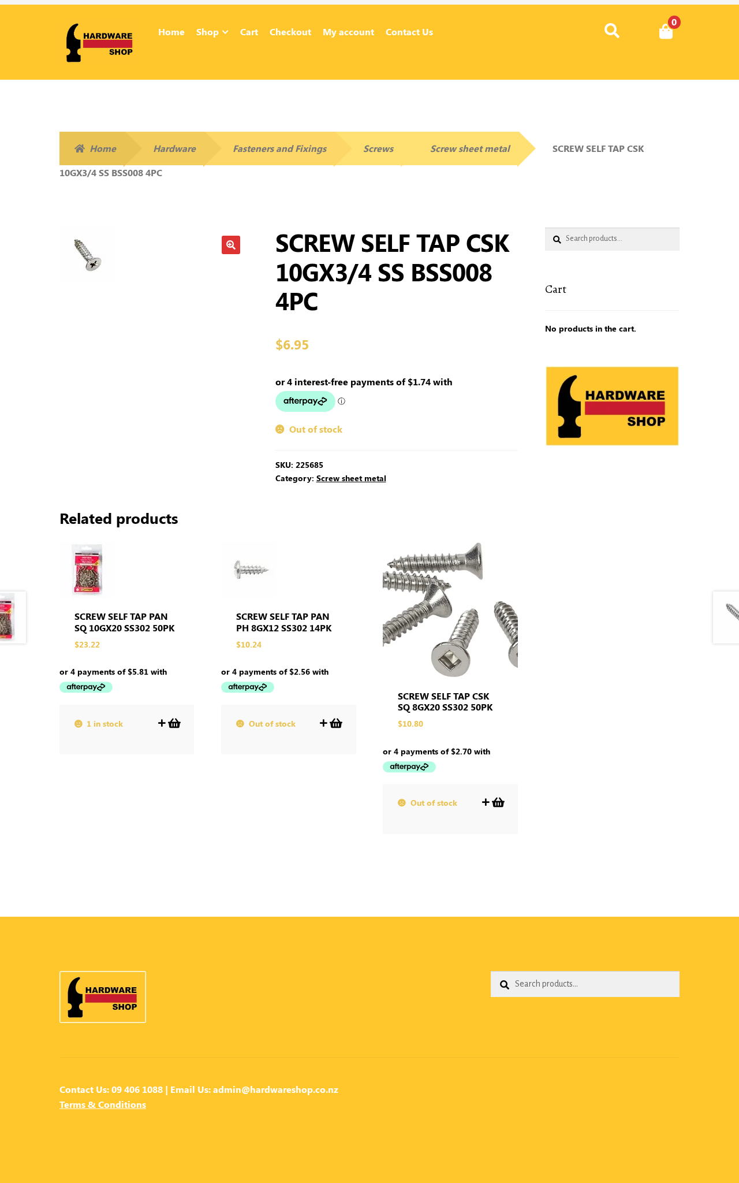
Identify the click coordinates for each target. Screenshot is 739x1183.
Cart (249, 31)
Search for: (611, 31)
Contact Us (409, 31)
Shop (207, 31)
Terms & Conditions (102, 1104)
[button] (231, 245)
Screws (378, 148)
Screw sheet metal (470, 148)
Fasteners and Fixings (279, 148)
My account (348, 31)
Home (171, 31)
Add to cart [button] (173, 722)
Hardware (174, 148)
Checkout (290, 31)
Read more (335, 722)
